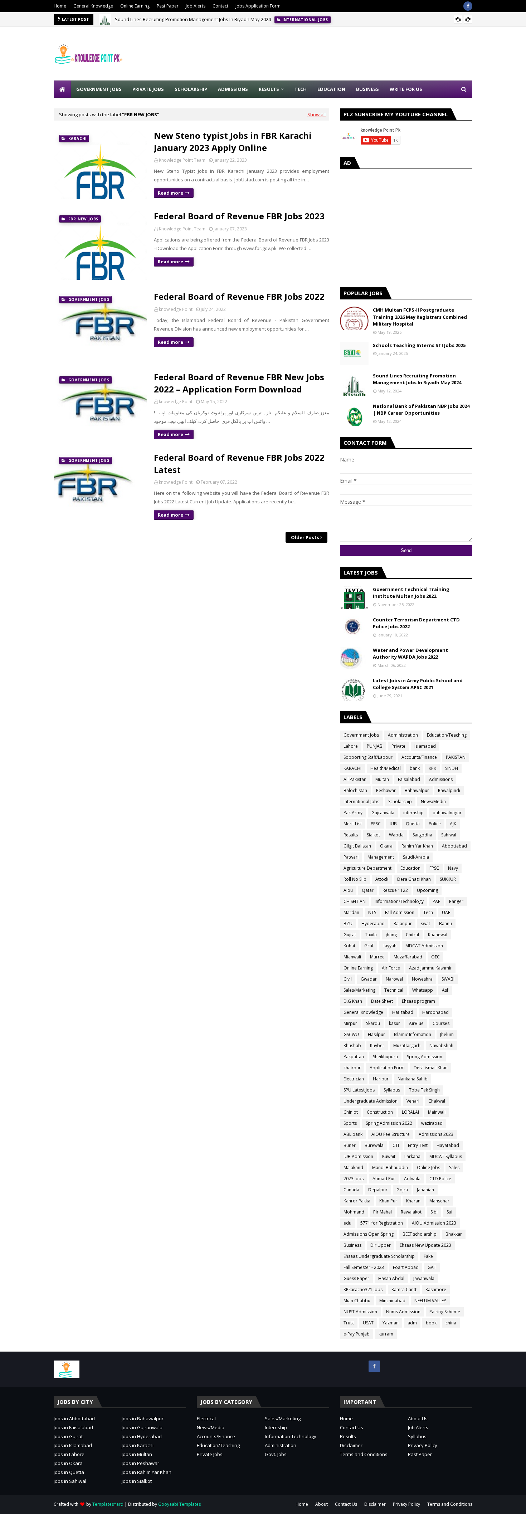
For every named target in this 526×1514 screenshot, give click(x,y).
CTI (396, 1145)
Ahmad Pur (383, 1179)
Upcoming (427, 890)
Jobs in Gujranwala (142, 1427)
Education (410, 868)
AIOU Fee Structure (390, 1134)
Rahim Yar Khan (417, 846)
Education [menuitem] (331, 89)
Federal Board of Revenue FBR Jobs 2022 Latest (239, 463)
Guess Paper (356, 1278)
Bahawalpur (417, 790)
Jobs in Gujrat (68, 1436)
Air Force (391, 968)
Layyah (389, 946)
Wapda (396, 835)
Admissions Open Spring (369, 1234)
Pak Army (353, 813)
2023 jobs (354, 1179)
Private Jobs (210, 1454)
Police (435, 824)
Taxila (371, 935)
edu (347, 1223)
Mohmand (354, 1212)
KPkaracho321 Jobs (363, 1289)
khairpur (352, 1068)
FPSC (434, 868)
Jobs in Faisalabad (73, 1427)
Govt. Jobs (276, 1454)
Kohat (349, 946)
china (450, 1323)
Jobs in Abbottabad (74, 1418)
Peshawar (386, 790)
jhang (391, 935)
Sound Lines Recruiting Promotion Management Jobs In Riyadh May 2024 (193, 19)
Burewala (374, 1145)
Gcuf (369, 946)
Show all (316, 114)
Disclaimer (351, 1445)
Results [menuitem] (269, 89)
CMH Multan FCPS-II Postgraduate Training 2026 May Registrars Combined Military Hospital (420, 317)
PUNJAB (375, 746)
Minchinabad (392, 1301)
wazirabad (432, 1123)
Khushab (352, 1045)
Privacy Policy (422, 1445)
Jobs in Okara (68, 1463)
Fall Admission (399, 912)
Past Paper (168, 6)
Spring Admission (424, 1057)
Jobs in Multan (137, 1454)
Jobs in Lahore (69, 1454)
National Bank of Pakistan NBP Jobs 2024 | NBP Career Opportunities (421, 409)
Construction (380, 1112)
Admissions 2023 (436, 1134)
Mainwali (436, 1112)
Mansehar (439, 1201)
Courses (441, 1023)
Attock (381, 879)
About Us (418, 1418)
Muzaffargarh (406, 1045)
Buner (350, 1145)
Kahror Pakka (357, 1201)
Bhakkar (453, 1234)
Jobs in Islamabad (73, 1445)
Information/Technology (399, 901)
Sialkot (373, 835)
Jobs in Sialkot (137, 1481)
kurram (386, 1334)
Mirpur (350, 1023)
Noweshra (422, 979)
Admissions (441, 779)
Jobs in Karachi (138, 1445)
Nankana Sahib (413, 1079)
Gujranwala (382, 813)
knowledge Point (176, 309)
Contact (220, 6)
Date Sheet (382, 1001)
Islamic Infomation (412, 1034)
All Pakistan (355, 779)
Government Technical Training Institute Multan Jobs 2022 (411, 593)
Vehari (412, 1101)
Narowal (394, 979)
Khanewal (437, 935)
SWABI (448, 979)
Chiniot (351, 1112)
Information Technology (290, 1436)
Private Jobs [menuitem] (148, 89)
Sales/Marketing (359, 990)
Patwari (351, 857)
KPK (432, 768)
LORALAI (410, 1112)
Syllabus (392, 1090)
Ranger (456, 901)
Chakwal (436, 1101)
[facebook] (467, 6)
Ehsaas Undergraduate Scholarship (379, 1256)
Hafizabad (402, 1012)
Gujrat (350, 935)
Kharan (413, 1201)
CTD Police (440, 1179)
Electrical (206, 1418)
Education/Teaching (447, 735)
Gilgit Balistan (357, 846)
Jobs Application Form (258, 6)
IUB (393, 824)
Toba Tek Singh (424, 1090)
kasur (394, 1023)
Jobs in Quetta (69, 1472)
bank (415, 768)
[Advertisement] (342, 54)
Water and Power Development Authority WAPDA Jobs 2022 (410, 653)
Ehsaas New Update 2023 (425, 1245)
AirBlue (416, 1023)
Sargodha (422, 835)
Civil (348, 979)
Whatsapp (422, 990)
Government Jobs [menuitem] (99, 89)
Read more (170, 193)
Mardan (351, 912)
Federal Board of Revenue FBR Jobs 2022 (239, 296)
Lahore (351, 746)
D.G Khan (353, 1001)
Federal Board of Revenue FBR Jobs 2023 (239, 216)
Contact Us (351, 1427)
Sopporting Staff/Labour (368, 757)
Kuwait (388, 1156)
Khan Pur (388, 1201)
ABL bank (353, 1134)
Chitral (412, 935)
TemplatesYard (107, 1504)
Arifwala (412, 1179)
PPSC (376, 824)
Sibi (434, 1212)
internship (413, 813)
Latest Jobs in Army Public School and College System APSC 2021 (418, 684)
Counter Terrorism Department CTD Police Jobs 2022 (416, 623)
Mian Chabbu (357, 1301)
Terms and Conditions (364, 1454)
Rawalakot (411, 1212)
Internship (276, 1427)
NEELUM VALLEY (430, 1301)
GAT (432, 1267)
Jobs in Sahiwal (70, 1481)
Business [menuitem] (367, 89)
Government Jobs (361, 735)
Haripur (381, 1079)
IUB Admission (358, 1156)
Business (352, 1245)
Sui (449, 1212)
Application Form (387, 1068)
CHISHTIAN (355, 901)
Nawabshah (441, 1045)
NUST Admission (360, 1312)
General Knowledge (93, 6)
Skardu (373, 1023)
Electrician (354, 1079)
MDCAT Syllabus (445, 1156)
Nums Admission (403, 1312)
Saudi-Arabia (416, 857)
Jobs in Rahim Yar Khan (146, 1472)
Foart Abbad (406, 1267)
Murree (377, 957)
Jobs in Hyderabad (142, 1436)
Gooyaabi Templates (179, 1504)
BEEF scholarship (420, 1234)
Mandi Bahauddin (390, 1167)
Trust (349, 1323)
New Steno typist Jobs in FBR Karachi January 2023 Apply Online (233, 141)
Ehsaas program (418, 1001)
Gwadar (369, 979)
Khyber (377, 1045)
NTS (372, 912)
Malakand (353, 1167)
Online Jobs (428, 1167)
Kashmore (435, 1289)
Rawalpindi (449, 790)
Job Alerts (195, 6)
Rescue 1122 (395, 890)
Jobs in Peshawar (140, 1463)
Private (398, 746)
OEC (435, 957)
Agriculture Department (367, 868)
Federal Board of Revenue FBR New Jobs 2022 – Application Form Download (239, 383)
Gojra (402, 1190)
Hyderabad (373, 923)
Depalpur (378, 1190)
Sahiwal (448, 835)
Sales (454, 1167)
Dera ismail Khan (431, 1068)
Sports (350, 1123)
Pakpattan (354, 1057)
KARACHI (352, 768)
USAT (368, 1323)
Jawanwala (423, 1278)
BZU (348, 923)
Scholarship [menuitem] (191, 89)
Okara (386, 846)
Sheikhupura (385, 1057)
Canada (351, 1190)
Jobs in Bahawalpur (143, 1418)
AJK (453, 824)
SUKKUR (448, 879)
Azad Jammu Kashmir (430, 968)
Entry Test (418, 1145)
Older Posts (305, 537)
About (321, 1504)
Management (380, 857)
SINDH (451, 768)
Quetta (413, 824)
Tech (428, 912)
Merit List (353, 824)
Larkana (412, 1156)
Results (351, 835)
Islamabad (425, 746)
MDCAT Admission (424, 946)
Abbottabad (454, 846)
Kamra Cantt (404, 1289)
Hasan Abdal (391, 1278)
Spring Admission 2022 (389, 1123)
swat (425, 923)
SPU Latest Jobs (359, 1090)
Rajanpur (403, 923)
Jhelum (447, 1034)
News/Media (433, 801)
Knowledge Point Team (182, 160)
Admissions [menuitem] (233, 89)
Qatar (368, 890)
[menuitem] (62, 89)
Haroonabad (435, 1012)
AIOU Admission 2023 (434, 1223)
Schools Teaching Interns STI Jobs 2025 (419, 345)
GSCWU (351, 1034)
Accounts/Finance (419, 757)
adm (412, 1323)
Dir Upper (380, 1245)
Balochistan (355, 790)
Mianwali (352, 957)
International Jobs (361, 801)
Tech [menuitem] (300, 89)
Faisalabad (409, 779)
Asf (445, 990)
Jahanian (425, 1190)
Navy (453, 868)
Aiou (348, 890)
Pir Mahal (382, 1212)
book (431, 1323)
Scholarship (400, 801)
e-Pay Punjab (357, 1334)
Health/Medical (385, 768)
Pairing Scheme (444, 1312)
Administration (403, 735)
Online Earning (135, 6)
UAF (446, 912)
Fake (428, 1256)
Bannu (445, 923)
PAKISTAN (456, 757)
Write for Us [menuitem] (406, 89)
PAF (436, 901)
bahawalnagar (447, 813)
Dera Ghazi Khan (414, 879)
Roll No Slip (355, 879)
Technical (393, 990)
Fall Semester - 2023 (364, 1267)
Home (60, 6)
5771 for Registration (381, 1223)
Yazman (391, 1323)
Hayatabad (448, 1145)
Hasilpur (376, 1034)
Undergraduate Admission (371, 1101)
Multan (382, 779)
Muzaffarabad (408, 957)
